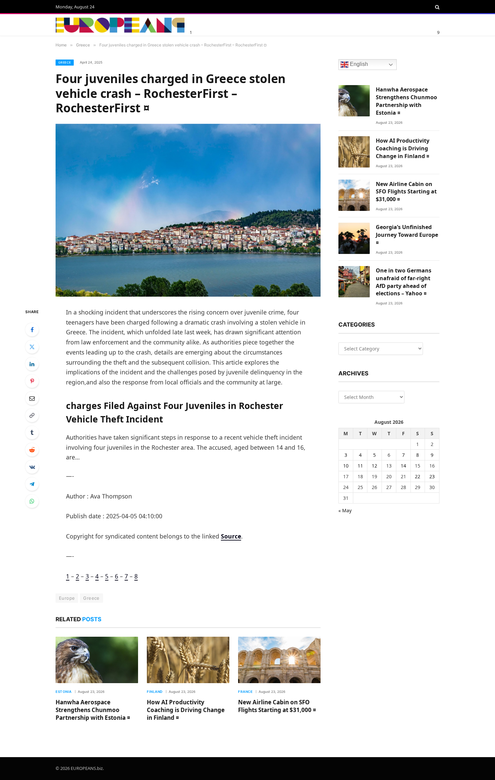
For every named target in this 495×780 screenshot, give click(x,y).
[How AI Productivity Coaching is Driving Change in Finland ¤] (188, 660)
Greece (64, 62)
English (358, 64)
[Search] (436, 7)
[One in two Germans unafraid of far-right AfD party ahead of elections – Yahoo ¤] (354, 281)
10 (346, 465)
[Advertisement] (271, 24)
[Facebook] (32, 329)
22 (417, 476)
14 (403, 465)
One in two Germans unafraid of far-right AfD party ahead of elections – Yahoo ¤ (403, 282)
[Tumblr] (32, 432)
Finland (155, 692)
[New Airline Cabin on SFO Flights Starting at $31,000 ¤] (279, 660)
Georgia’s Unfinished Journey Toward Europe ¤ (407, 234)
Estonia (64, 692)
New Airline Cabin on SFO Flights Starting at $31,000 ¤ (277, 706)
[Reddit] (32, 449)
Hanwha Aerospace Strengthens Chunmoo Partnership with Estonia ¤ (93, 709)
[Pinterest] (32, 381)
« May (345, 510)
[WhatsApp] (32, 501)
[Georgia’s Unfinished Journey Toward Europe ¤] (354, 238)
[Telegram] (32, 484)
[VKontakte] (32, 467)
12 (374, 465)
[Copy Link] (32, 415)
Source (231, 536)
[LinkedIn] (32, 364)
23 (432, 476)
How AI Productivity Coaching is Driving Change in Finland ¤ (186, 709)
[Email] (32, 398)
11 (360, 465)
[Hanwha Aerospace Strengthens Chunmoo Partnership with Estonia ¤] (97, 660)
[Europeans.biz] (120, 25)
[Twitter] (32, 347)
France (245, 692)
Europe (67, 598)
